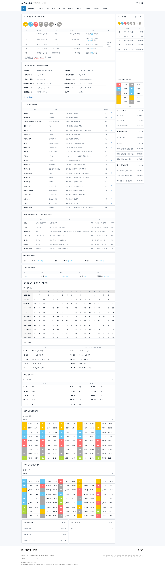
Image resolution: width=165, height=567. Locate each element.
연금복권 (37, 3)
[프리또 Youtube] (109, 556)
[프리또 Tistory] (137, 556)
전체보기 (130, 106)
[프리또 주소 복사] (143, 556)
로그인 (137, 3)
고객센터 (141, 550)
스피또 (44, 3)
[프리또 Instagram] (112, 556)
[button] (142, 2)
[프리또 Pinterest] (120, 556)
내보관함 (105, 8)
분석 (48, 8)
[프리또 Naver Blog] (104, 556)
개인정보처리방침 (30, 555)
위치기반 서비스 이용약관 (42, 555)
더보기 (64, 522)
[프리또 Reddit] (118, 556)
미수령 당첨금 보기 (28, 97)
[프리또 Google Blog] (107, 556)
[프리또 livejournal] (140, 556)
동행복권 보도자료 (122, 165)
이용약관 (23, 555)
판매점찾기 (71, 8)
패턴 (53, 8)
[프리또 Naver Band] (134, 556)
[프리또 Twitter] (123, 556)
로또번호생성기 (32, 8)
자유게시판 (87, 8)
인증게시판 (96, 8)
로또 (30, 3)
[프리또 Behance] (131, 556)
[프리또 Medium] (115, 556)
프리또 (24, 3)
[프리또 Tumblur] (126, 556)
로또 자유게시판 (28, 522)
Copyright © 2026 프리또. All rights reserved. (33, 558)
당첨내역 (41, 8)
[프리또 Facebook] (129, 556)
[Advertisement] (129, 64)
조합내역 (79, 8)
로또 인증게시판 (75, 522)
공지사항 (120, 143)
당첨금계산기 (61, 8)
